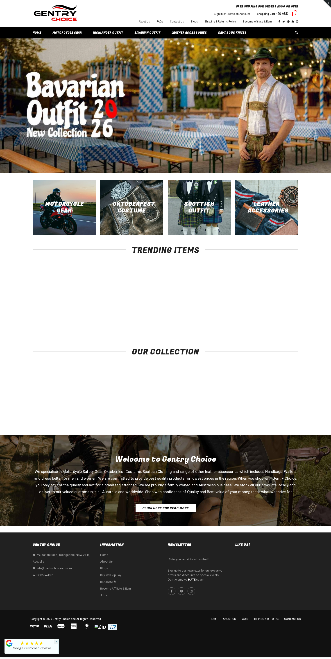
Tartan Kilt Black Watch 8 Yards (274, 317)
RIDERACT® (108, 581)
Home (104, 555)
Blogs (194, 21)
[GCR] (9, 643)
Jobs (103, 595)
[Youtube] (293, 21)
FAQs (160, 21)
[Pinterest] (288, 21)
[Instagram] (297, 21)
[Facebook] (279, 21)
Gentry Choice (61, 619)
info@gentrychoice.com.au (54, 568)
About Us (144, 21)
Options (59, 309)
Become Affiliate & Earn (257, 21)
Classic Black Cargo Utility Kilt (219, 317)
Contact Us (177, 21)
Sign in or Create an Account (232, 14)
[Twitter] (283, 21)
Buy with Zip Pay (110, 575)
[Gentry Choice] (55, 13)
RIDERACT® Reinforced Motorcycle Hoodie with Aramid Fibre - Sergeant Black (57, 322)
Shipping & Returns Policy (220, 21)
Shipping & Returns (266, 619)
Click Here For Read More (165, 508)
